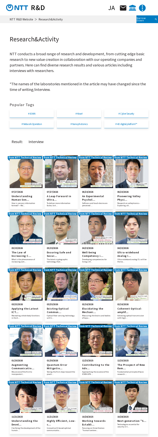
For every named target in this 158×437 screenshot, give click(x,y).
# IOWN (31, 113)
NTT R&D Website (21, 19)
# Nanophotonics (79, 124)
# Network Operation (32, 124)
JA (111, 7)
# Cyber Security (126, 113)
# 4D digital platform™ (126, 124)
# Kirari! (79, 113)
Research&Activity (51, 19)
